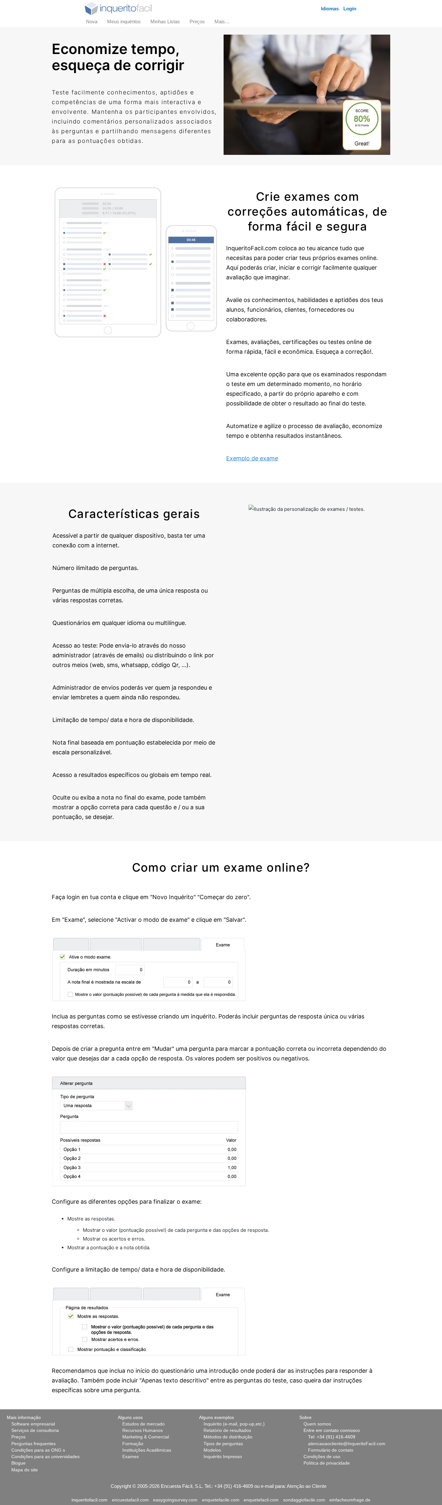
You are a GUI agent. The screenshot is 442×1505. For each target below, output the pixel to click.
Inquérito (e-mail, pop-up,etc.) (234, 1424)
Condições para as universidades (45, 1456)
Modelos (212, 1450)
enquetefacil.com (261, 1500)
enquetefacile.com (220, 1500)
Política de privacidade (327, 1463)
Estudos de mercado (143, 1424)
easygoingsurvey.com (175, 1500)
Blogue (18, 1463)
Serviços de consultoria (35, 1430)
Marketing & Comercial (145, 1437)
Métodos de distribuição (228, 1437)
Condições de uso (322, 1456)
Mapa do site (24, 1469)
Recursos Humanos (142, 1430)
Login (349, 8)
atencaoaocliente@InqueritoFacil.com (346, 1443)
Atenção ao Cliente (306, 1486)
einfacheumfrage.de (349, 1500)
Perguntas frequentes (33, 1443)
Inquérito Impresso (223, 1456)
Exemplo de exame (252, 458)
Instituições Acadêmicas (146, 1450)
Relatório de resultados (227, 1430)
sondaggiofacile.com (304, 1500)
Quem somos (317, 1424)
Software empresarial (33, 1424)
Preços (18, 1437)
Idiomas (330, 8)
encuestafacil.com (130, 1500)
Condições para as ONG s (38, 1450)
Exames (130, 1456)
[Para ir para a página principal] (118, 8)
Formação (132, 1443)
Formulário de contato (330, 1450)
